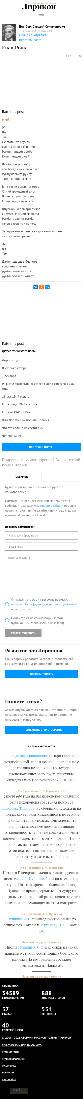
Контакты (8, 1072)
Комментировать (23, 633)
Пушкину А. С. (19, 919)
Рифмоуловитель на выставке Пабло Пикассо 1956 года (38, 386)
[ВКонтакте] (35, 287)
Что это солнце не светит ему (22, 428)
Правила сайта (10, 1051)
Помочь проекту (41, 674)
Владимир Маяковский (28, 755)
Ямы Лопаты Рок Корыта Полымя (25, 420)
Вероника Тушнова (18, 808)
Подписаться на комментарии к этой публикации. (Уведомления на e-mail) (37, 620)
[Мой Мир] (47, 287)
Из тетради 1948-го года (19, 404)
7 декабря (9, 376)
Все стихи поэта (30, 40)
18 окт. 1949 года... (15, 396)
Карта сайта (9, 1079)
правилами (69, 604)
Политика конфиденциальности (22, 1045)
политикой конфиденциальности (34, 604)
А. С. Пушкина (33, 878)
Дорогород (10, 360)
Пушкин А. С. (29, 947)
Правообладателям (13, 1058)
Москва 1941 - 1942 (16, 412)
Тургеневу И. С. (53, 925)
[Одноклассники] (41, 287)
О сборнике (9, 1065)
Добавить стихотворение (44, 730)
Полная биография (32, 35)
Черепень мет (11, 436)
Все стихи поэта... (41, 447)
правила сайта (50, 505)
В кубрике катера (14, 368)
